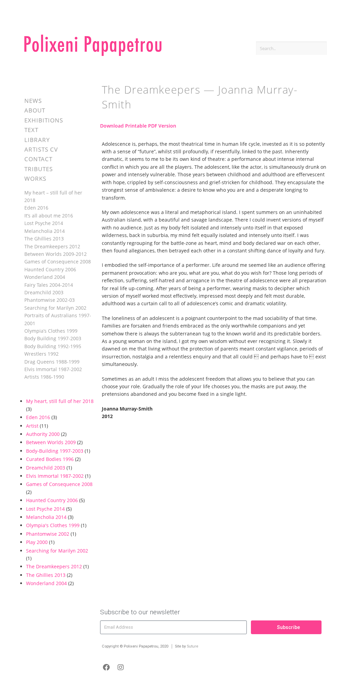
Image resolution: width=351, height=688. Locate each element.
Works (35, 178)
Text (31, 130)
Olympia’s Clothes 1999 (50, 331)
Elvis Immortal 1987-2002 (53, 369)
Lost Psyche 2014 (43, 223)
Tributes (38, 169)
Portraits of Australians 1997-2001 (57, 319)
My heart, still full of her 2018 (60, 401)
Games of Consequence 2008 (57, 261)
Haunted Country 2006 (50, 269)
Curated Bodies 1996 (50, 459)
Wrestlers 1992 (41, 354)
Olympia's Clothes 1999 (53, 525)
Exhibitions (43, 120)
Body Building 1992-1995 (52, 346)
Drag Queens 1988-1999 (52, 361)
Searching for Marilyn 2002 (55, 308)
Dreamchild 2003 (43, 292)
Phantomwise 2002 (47, 534)
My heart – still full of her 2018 (53, 196)
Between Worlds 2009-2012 (55, 254)
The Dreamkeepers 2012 (52, 246)
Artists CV (41, 149)
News (33, 101)
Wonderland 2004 (44, 277)
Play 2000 (37, 542)
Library (37, 140)
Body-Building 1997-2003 (54, 451)
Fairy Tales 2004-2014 (48, 285)
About (34, 110)
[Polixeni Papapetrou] (92, 54)
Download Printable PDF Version (138, 125)
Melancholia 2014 (44, 231)
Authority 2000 (43, 434)
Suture (192, 646)
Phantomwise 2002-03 (49, 300)
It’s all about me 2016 (48, 215)
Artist (32, 426)
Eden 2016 (36, 207)
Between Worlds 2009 (51, 442)
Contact (38, 159)
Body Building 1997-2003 (52, 338)
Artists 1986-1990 (44, 376)
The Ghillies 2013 (44, 238)
